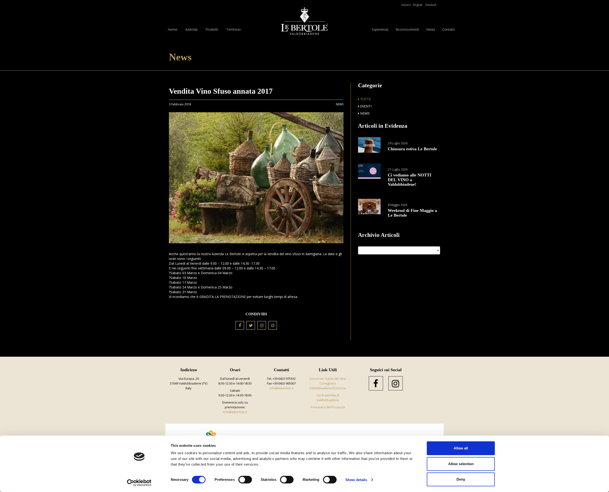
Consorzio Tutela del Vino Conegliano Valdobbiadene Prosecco (327, 383)
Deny (461, 479)
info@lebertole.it (235, 412)
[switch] (245, 479)
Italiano (406, 5)
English (417, 5)
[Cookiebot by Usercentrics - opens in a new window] (139, 482)
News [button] (430, 29)
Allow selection (461, 464)
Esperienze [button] (380, 29)
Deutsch (431, 5)
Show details (356, 480)
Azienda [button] (191, 29)
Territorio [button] (233, 29)
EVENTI (365, 106)
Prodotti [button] (212, 29)
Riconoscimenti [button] (407, 29)
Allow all (461, 448)
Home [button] (172, 29)
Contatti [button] (448, 29)
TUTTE (365, 99)
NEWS (364, 113)
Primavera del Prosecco (328, 407)
